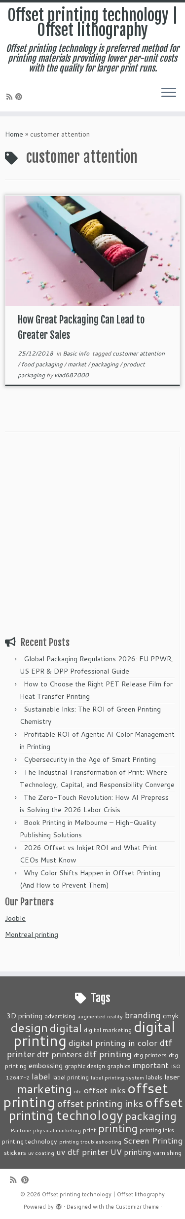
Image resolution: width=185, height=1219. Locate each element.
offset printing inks (100, 1103)
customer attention (138, 353)
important (151, 1065)
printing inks (157, 1129)
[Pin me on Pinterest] (20, 97)
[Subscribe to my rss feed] (10, 97)
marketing (44, 1088)
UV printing (131, 1152)
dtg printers (150, 1054)
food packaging (42, 364)
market (78, 364)
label (41, 1076)
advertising (59, 1015)
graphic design (85, 1065)
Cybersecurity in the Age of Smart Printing (91, 759)
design (29, 1027)
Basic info (77, 353)
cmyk (171, 1015)
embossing (46, 1065)
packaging (105, 364)
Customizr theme (137, 1207)
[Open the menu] (168, 93)
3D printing (24, 1015)
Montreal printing (31, 934)
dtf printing (108, 1053)
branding (143, 1014)
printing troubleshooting (90, 1141)
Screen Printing (153, 1140)
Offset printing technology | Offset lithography (92, 23)
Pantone (21, 1130)
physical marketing (57, 1130)
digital (66, 1028)
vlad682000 (71, 375)
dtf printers (59, 1054)
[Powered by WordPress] (58, 1204)
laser (172, 1077)
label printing (70, 1077)
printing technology (29, 1141)
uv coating (41, 1152)
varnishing (167, 1152)
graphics (119, 1065)
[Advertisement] (92, 539)
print (89, 1129)
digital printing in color (113, 1042)
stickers (15, 1152)
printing (118, 1128)
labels (154, 1077)
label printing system (117, 1077)
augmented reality (100, 1016)
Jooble (15, 918)
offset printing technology (96, 1108)
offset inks (104, 1090)
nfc (78, 1091)
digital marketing (108, 1029)
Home (14, 134)
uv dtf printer (82, 1151)
